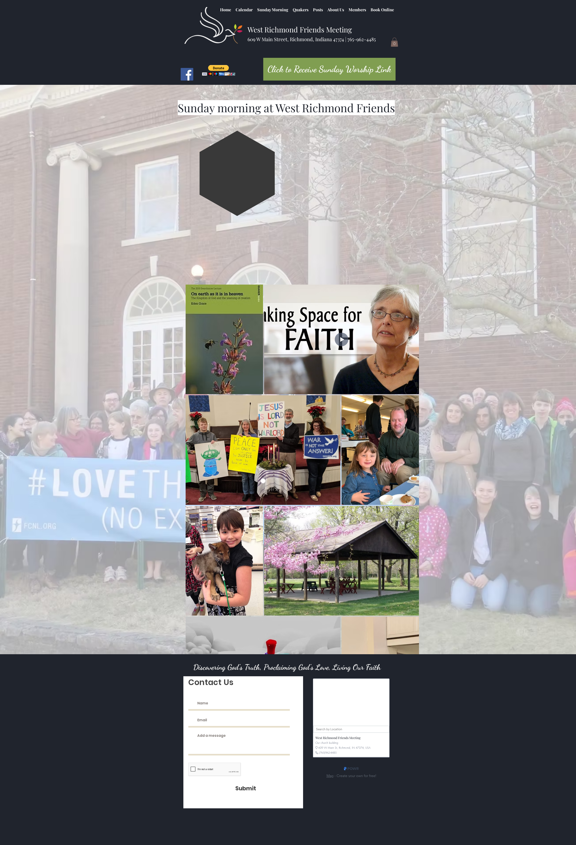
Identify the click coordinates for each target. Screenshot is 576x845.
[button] (300, 9)
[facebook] (187, 74)
